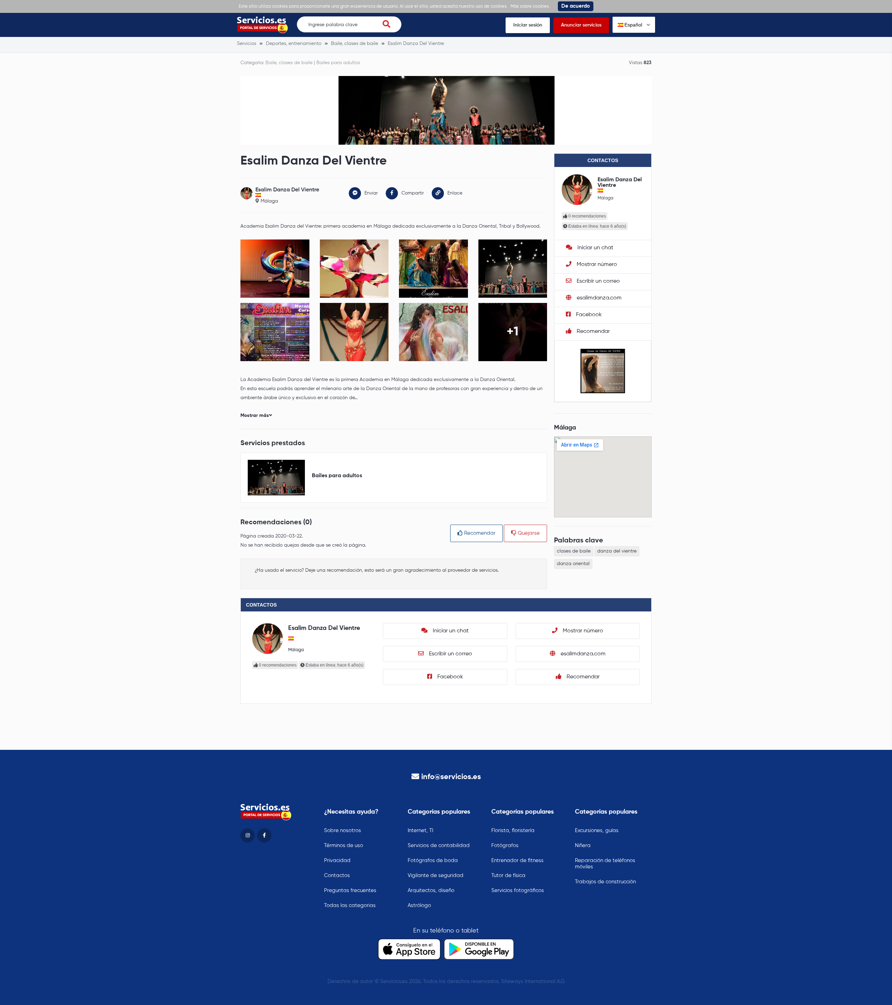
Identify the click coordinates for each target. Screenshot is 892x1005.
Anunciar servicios (581, 25)
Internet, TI (420, 830)
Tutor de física (508, 875)
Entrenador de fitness (517, 860)
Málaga (269, 201)
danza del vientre (617, 551)
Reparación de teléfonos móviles (605, 863)
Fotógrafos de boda (433, 860)
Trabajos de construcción (605, 881)
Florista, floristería (513, 830)
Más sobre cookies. (530, 6)
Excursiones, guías (596, 830)
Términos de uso (343, 845)
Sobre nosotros (342, 830)
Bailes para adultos (338, 62)
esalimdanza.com (598, 298)
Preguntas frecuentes (350, 890)
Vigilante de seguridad (435, 875)
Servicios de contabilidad (439, 845)
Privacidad (337, 860)
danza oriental (573, 563)
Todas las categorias (350, 905)
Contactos (337, 875)
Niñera (583, 845)
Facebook (588, 315)
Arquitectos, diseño (431, 890)
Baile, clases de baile (289, 62)
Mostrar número (596, 264)
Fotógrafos (504, 845)
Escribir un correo (597, 281)
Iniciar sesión (527, 25)
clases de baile (574, 551)
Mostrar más (254, 415)
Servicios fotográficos (517, 890)
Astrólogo (419, 905)
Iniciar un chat (594, 248)
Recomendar (479, 533)
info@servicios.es (451, 777)
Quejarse (528, 533)
